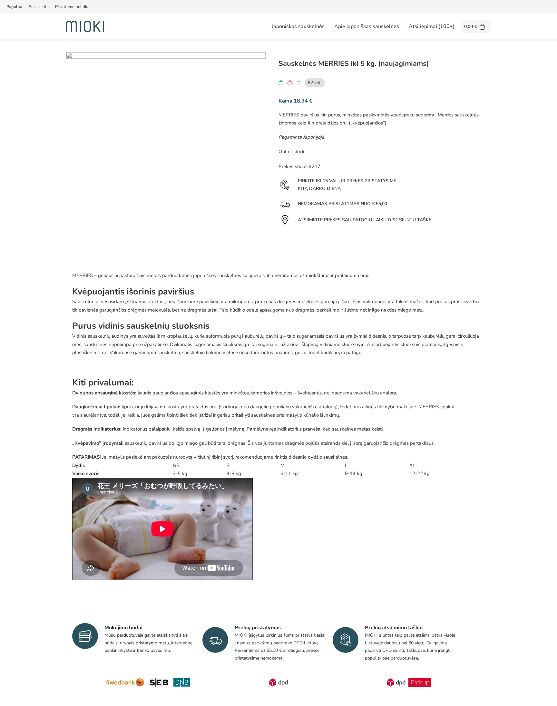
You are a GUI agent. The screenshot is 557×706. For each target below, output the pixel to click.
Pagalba (14, 7)
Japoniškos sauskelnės (298, 26)
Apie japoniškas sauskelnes (366, 26)
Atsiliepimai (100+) (431, 26)
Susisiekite (39, 7)
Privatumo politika (72, 7)
